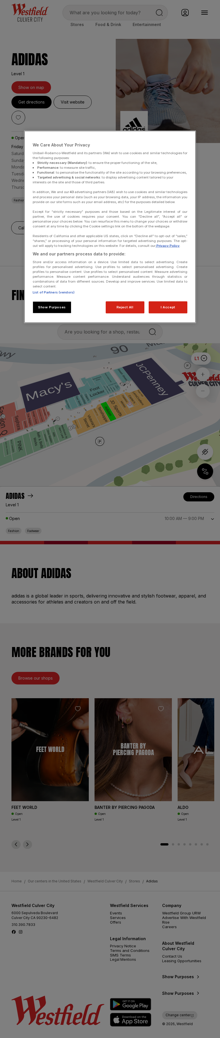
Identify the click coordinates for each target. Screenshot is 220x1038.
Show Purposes (52, 307)
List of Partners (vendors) (53, 292)
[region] (110, 227)
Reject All (125, 307)
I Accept (168, 307)
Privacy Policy (168, 246)
